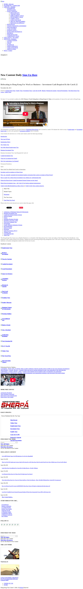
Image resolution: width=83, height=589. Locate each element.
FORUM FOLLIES (12, 34)
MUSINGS (10, 33)
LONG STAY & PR (15, 20)
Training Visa (7, 232)
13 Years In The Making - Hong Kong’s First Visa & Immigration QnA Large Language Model (9, 579)
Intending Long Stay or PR (11, 220)
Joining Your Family (6, 509)
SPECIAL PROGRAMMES (17, 21)
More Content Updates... (7, 497)
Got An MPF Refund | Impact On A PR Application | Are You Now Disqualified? (17, 456)
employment (71, 129)
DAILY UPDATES (12, 11)
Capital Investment (7, 264)
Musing (44, 90)
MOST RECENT (15, 12)
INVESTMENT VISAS (16, 17)
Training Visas (6, 297)
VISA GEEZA (11, 37)
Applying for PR (5, 510)
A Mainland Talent (6, 512)
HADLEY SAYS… (12, 30)
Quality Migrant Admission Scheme (13, 225)
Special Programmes (62, 90)
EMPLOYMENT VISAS (17, 15)
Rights (22, 587)
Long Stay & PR (37, 90)
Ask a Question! (6, 330)
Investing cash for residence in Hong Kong (12, 172)
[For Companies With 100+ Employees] (15, 408)
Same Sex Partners (7, 273)
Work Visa (6, 235)
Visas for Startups (7, 259)
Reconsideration (8, 226)
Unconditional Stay (9, 233)
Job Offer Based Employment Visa (9, 147)
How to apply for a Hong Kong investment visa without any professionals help (21, 177)
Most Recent (13, 420)
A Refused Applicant (6, 514)
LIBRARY (9, 7)
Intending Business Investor (11, 219)
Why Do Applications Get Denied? (10, 161)
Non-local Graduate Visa (10, 222)
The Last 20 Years (5, 139)
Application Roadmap (5, 335)
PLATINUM (10, 44)
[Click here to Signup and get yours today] (41, 553)
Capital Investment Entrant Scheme (13, 215)
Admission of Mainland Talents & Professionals (16, 212)
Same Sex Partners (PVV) (10, 230)
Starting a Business (6, 506)
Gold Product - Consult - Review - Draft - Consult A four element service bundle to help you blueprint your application (31, 371)
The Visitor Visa (5, 144)
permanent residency (25, 131)
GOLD (9, 43)
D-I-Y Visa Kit (6, 346)
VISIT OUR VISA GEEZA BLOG (35, 186)
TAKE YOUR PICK (12, 47)
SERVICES (10, 39)
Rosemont (6, 229)
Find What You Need (9, 200)
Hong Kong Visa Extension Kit (9, 395)
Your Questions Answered (7, 394)
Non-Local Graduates (5, 292)
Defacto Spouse (8, 216)
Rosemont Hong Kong (32, 129)
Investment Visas (27, 90)
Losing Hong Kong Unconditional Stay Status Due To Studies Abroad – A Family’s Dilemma (20, 468)
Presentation (7, 223)
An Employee (5, 504)
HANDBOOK (12, 5)
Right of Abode (8, 228)
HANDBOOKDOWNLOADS (11, 9)
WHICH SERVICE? (12, 46)
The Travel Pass (6, 356)
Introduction (4, 136)
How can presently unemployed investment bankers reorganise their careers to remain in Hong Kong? (27, 175)
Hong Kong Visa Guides (7, 397)
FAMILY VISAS (14, 18)
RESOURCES (11, 24)
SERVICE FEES (11, 49)
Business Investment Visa (7, 150)
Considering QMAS (6, 513)
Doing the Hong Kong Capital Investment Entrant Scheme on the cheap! (19, 180)
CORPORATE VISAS (13, 36)
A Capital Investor (6, 507)
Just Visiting (4, 516)
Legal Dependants (7, 269)
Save (22, 207)
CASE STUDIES (11, 28)
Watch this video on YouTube (8, 127)
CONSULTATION (12, 40)
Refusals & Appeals (51, 90)
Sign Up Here (29, 75)
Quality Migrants (6, 302)
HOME (9, 4)
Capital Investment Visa (7, 155)
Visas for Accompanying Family (9, 158)
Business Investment (5, 253)
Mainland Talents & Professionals (7, 308)
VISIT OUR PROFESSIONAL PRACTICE (12, 186)
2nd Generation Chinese (6, 361)
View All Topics (5, 444)
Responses (6, 194)
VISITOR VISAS (15, 14)
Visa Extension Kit (7, 341)
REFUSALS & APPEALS (17, 23)
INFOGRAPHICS (12, 27)
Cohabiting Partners (5, 279)
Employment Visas (10, 90)
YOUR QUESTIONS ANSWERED (16, 26)
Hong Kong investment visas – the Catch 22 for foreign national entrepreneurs (21, 183)
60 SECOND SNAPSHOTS (14, 31)
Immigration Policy (5, 142)
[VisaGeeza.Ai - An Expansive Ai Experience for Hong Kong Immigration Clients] (41, 569)
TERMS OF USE (8, 583)
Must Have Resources (7, 447)
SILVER (9, 42)
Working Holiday (7, 313)
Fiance (5, 217)
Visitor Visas (8, 92)
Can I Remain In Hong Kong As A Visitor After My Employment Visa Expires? (17, 474)
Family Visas (19, 90)
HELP (8, 50)
